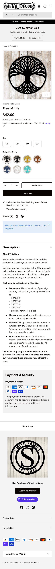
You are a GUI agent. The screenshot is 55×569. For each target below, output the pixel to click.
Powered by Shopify (31, 562)
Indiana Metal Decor (11, 104)
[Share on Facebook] (17, 216)
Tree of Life (14, 46)
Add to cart (37, 185)
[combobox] (27, 15)
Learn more (39, 21)
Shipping (6, 119)
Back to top (27, 426)
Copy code (36, 38)
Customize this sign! (27, 491)
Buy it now (27, 193)
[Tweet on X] (11, 216)
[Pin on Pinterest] (22, 216)
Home (5, 46)
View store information (16, 209)
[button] (45, 6)
